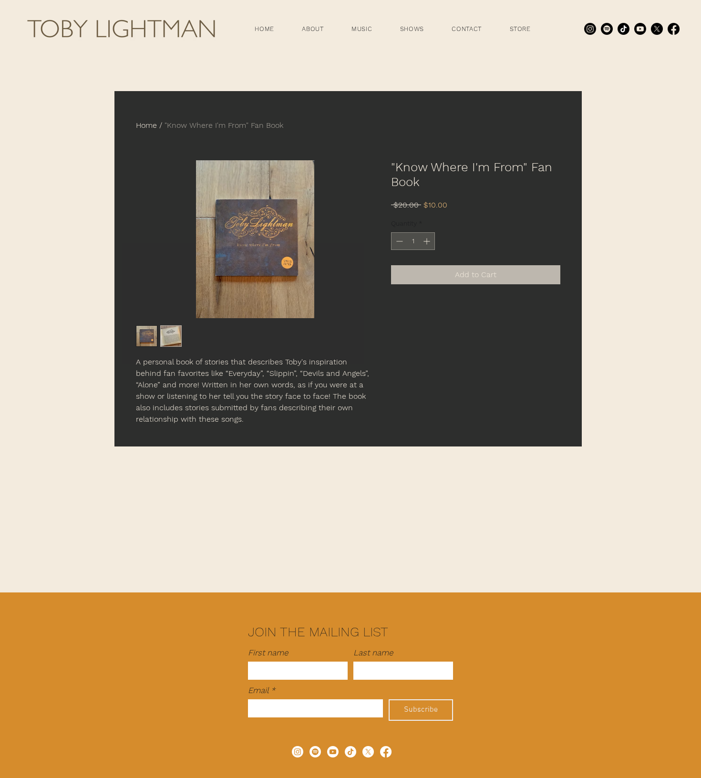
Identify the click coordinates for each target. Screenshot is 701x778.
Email (261, 690)
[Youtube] (640, 29)
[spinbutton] (413, 241)
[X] (657, 29)
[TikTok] (623, 29)
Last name (373, 652)
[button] (313, 29)
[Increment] (427, 241)
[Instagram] (590, 29)
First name (268, 652)
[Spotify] (607, 29)
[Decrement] (398, 241)
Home (146, 125)
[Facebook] (674, 29)
